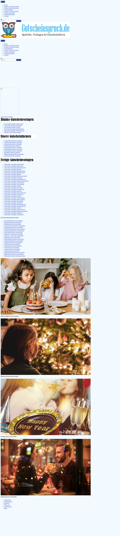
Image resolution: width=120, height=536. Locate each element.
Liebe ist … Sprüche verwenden (13, 236)
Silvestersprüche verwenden (13, 246)
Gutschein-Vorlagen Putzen (12, 196)
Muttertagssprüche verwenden (13, 241)
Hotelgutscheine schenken (12, 145)
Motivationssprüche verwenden (14, 239)
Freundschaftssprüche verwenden (14, 229)
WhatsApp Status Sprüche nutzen (14, 256)
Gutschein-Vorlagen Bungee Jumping (15, 176)
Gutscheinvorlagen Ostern (12, 127)
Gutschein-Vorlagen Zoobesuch (14, 214)
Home (6, 5)
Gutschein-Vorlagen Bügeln (12, 174)
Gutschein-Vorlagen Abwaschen (14, 164)
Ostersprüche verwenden (12, 244)
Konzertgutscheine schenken (13, 147)
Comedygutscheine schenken (13, 140)
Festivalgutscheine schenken (13, 144)
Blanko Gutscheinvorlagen (11, 6)
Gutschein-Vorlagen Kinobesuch (14, 189)
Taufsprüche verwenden (11, 247)
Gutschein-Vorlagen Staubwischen (15, 206)
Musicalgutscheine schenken (13, 151)
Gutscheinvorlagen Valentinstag (14, 129)
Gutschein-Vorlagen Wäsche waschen (16, 211)
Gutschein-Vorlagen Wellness (13, 213)
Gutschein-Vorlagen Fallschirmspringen (16, 181)
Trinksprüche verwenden (11, 251)
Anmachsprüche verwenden (12, 222)
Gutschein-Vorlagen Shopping (13, 203)
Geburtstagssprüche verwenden (14, 230)
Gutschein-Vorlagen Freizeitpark (14, 182)
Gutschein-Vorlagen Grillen (12, 186)
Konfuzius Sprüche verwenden (13, 234)
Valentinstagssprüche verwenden (14, 252)
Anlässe (6, 16)
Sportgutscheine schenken (12, 156)
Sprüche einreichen (9, 13)
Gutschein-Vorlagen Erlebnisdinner (15, 179)
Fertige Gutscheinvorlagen (11, 8)
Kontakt (6, 503)
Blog (5, 508)
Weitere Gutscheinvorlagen (12, 132)
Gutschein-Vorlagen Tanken (12, 208)
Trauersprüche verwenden (12, 249)
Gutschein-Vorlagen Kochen (13, 191)
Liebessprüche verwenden (12, 237)
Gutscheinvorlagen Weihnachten (14, 130)
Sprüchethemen (8, 9)
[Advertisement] (60, 74)
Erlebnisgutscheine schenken (13, 142)
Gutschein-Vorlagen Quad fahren (14, 198)
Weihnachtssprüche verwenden (14, 254)
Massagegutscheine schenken (13, 149)
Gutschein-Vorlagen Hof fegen (13, 187)
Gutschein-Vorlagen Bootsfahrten (14, 172)
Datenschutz (8, 501)
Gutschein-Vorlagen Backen (12, 169)
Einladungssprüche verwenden (13, 227)
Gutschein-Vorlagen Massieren (13, 194)
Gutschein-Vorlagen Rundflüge (13, 201)
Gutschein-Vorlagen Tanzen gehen (14, 209)
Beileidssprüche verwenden (12, 224)
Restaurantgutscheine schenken (14, 154)
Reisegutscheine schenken (12, 152)
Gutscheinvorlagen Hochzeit (13, 125)
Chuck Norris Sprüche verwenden (14, 225)
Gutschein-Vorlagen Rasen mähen (14, 199)
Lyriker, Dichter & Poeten (11, 11)
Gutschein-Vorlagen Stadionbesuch (15, 204)
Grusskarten (8, 506)
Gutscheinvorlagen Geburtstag (13, 124)
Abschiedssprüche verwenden (13, 220)
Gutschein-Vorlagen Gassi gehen (14, 184)
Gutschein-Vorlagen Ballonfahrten (14, 171)
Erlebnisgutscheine (9, 14)
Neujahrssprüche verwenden (13, 242)
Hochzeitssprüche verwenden (13, 232)
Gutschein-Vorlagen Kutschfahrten (15, 192)
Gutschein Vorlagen (7, 117)
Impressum (7, 500)
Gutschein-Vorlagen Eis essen (13, 177)
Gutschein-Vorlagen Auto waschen (15, 167)
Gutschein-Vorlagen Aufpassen (13, 166)
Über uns (7, 505)
